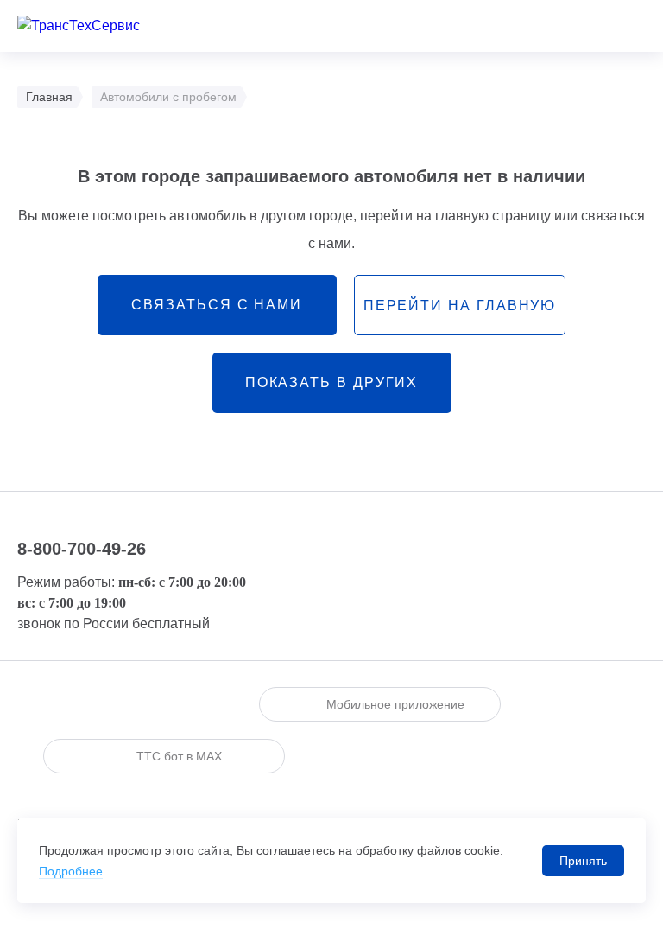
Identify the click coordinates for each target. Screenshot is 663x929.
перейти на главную (460, 305)
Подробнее (71, 871)
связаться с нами (216, 304)
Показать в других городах (332, 394)
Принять (583, 861)
